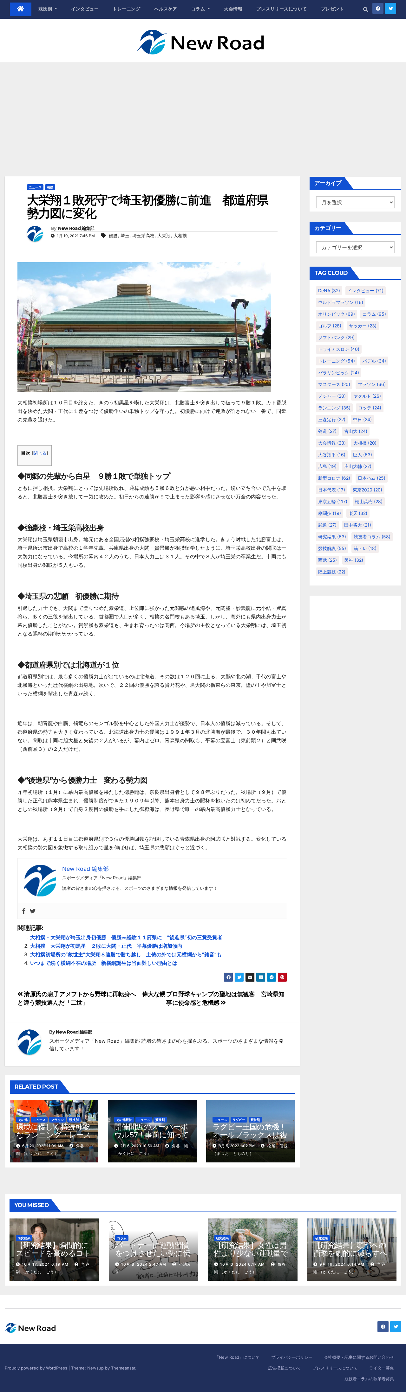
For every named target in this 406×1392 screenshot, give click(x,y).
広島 (327, 466)
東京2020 (367, 489)
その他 (23, 1120)
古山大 (355, 431)
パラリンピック (338, 372)
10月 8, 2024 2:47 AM (143, 1264)
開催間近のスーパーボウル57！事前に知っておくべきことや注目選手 (151, 1138)
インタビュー (85, 9)
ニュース (35, 187)
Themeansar (123, 1367)
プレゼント (332, 9)
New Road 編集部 (76, 228)
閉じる (40, 453)
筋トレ (365, 548)
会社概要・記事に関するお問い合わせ (359, 1357)
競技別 (46, 9)
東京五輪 (332, 501)
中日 (362, 419)
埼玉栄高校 (143, 235)
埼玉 (125, 235)
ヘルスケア (165, 9)
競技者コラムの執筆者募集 (369, 1378)
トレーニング (126, 9)
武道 (327, 525)
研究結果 (332, 536)
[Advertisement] (203, 110)
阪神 (353, 560)
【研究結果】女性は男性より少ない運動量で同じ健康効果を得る (251, 1253)
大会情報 (233, 9)
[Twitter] (33, 911)
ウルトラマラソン (340, 302)
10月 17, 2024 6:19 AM (45, 1264)
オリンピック (336, 314)
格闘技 (329, 513)
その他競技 (124, 1120)
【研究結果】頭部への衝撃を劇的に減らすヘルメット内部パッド (350, 1253)
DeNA (329, 290)
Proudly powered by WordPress (37, 1367)
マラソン (57, 1120)
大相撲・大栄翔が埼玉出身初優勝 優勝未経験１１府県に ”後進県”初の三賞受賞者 (126, 937)
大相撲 (180, 235)
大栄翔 (164, 235)
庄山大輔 (357, 466)
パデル (374, 361)
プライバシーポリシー (291, 1357)
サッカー (363, 325)
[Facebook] (24, 911)
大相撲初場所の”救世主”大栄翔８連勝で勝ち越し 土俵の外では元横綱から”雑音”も (126, 954)
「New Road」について (237, 1357)
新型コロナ (334, 478)
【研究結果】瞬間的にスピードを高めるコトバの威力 (53, 1253)
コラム (198, 9)
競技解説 (332, 548)
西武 (327, 560)
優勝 (113, 235)
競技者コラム (372, 536)
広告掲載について (284, 1367)
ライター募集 (381, 1367)
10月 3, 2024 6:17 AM (242, 1264)
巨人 (362, 454)
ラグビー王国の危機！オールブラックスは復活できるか (250, 1134)
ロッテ (369, 407)
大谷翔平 (331, 454)
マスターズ (334, 384)
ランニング (334, 407)
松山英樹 (369, 501)
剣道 (327, 431)
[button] (365, 9)
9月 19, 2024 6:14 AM (341, 1264)
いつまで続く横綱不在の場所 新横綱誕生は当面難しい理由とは (103, 963)
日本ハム (371, 478)
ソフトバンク (336, 337)
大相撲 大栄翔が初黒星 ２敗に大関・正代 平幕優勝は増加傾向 (106, 946)
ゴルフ (329, 325)
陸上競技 (331, 571)
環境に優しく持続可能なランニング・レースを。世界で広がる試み (53, 1134)
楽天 (358, 513)
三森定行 (331, 419)
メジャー (332, 396)
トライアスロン (338, 349)
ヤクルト (367, 396)
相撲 (50, 187)
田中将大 (357, 525)
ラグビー (238, 1120)
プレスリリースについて (281, 9)
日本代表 (331, 489)
